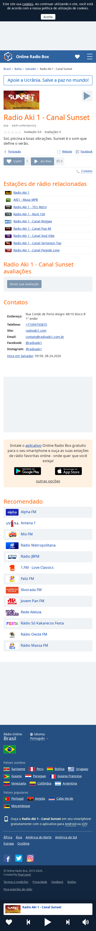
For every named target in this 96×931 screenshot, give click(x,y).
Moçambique (20, 806)
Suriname (18, 769)
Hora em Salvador (20, 356)
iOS (84, 824)
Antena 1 (28, 522)
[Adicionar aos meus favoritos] (9, 922)
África (8, 837)
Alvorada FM (31, 589)
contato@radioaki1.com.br (45, 337)
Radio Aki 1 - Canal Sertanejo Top (37, 243)
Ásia (19, 837)
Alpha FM (28, 511)
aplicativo (33, 445)
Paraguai (39, 776)
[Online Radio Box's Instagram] (30, 858)
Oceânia (23, 843)
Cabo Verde (64, 798)
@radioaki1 (34, 343)
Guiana (16, 776)
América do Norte (39, 837)
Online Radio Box (32, 56)
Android (70, 824)
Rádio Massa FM (34, 645)
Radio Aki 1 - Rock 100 (29, 214)
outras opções (48, 481)
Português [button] (37, 738)
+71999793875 (36, 324)
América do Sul (66, 837)
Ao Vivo (46, 161)
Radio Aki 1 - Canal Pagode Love (36, 250)
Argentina (70, 783)
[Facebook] (84, 151)
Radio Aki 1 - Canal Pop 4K (32, 228)
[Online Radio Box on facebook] (7, 858)
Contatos (86, 171)
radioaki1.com (36, 330)
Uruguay (82, 769)
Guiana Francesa (69, 776)
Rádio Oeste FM (34, 634)
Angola (40, 798)
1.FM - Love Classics (37, 567)
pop (6, 125)
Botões (71, 882)
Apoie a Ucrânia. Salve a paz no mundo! (48, 80)
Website (67, 151)
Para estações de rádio (18, 889)
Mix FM (27, 534)
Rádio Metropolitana (38, 545)
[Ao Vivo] (87, 96)
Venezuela (18, 783)
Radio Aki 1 (21, 192)
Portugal (17, 798)
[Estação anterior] (28, 922)
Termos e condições (16, 882)
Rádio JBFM (30, 556)
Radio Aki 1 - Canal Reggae (32, 221)
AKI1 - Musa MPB (25, 199)
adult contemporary (24, 125)
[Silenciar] (87, 922)
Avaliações (51, 132)
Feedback (57, 882)
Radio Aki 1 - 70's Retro (30, 207)
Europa (9, 843)
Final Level (24, 874)
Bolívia (60, 769)
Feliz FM (27, 578)
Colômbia (44, 783)
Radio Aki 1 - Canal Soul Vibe (33, 236)
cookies (27, 4)
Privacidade (40, 882)
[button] (48, 922)
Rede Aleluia (31, 612)
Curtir (17, 161)
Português (14, 151)
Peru (40, 769)
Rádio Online (13, 737)
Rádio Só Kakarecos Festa (42, 623)
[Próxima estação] (67, 922)
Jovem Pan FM (32, 600)
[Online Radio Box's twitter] (18, 858)
